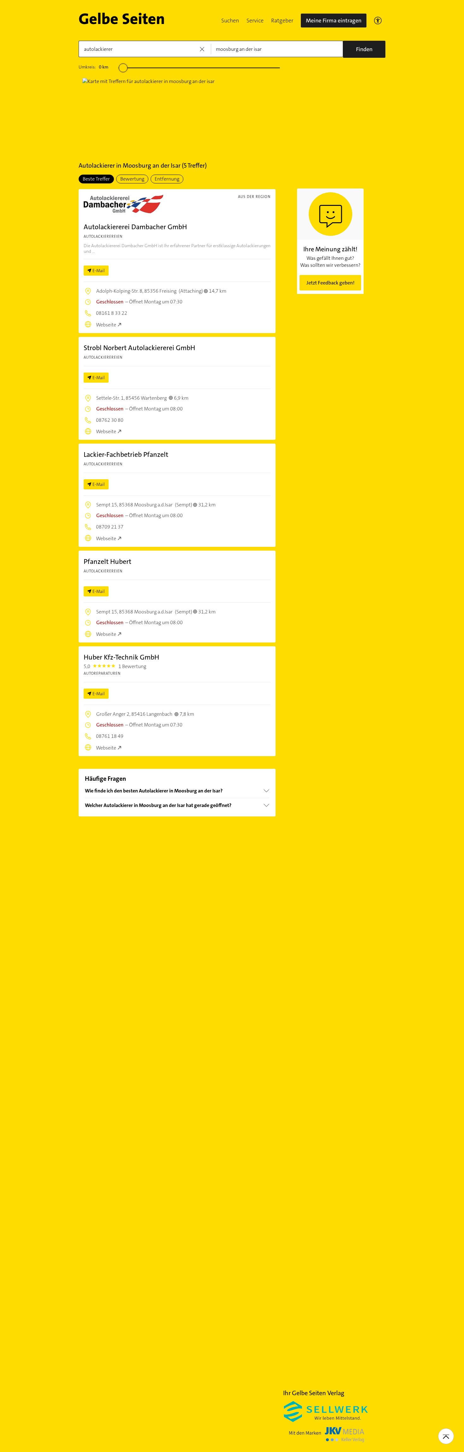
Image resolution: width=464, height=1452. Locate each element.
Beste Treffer (96, 179)
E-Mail (98, 270)
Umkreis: (93, 67)
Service (255, 20)
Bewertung (132, 179)
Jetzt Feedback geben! (330, 282)
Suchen (230, 20)
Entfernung (167, 179)
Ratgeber (282, 20)
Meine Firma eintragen (333, 20)
